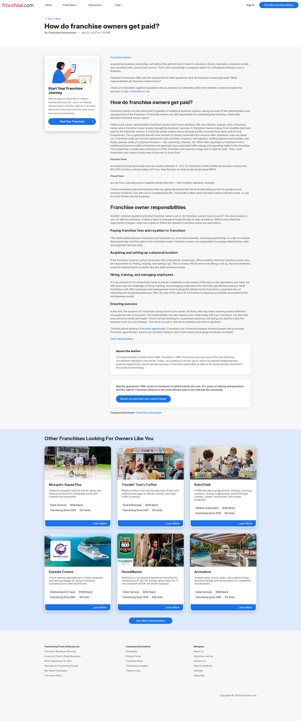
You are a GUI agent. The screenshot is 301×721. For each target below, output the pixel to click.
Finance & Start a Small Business (63, 656)
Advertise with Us (203, 656)
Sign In (250, 5)
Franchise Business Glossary (60, 651)
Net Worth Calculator (56, 670)
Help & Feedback (203, 665)
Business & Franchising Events (61, 665)
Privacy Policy (133, 656)
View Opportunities (121, 338)
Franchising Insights (137, 665)
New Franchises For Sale (58, 661)
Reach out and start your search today (143, 398)
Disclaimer (131, 651)
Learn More (100, 523)
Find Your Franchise (72, 121)
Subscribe (199, 675)
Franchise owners (120, 57)
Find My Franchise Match (278, 5)
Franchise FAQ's (53, 675)
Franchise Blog (134, 661)
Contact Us (200, 661)
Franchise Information (149, 412)
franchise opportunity (152, 328)
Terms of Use (133, 670)
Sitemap (198, 670)
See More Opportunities (150, 620)
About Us (199, 651)
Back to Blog (54, 19)
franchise (136, 91)
